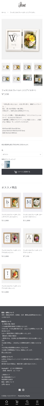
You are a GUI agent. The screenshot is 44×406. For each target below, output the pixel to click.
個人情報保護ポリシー (8, 377)
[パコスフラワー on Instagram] (23, 390)
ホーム (4, 12)
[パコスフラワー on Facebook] (20, 390)
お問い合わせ (6, 384)
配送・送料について (8, 382)
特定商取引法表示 (7, 379)
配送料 (7, 144)
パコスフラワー (11, 396)
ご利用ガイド (6, 374)
